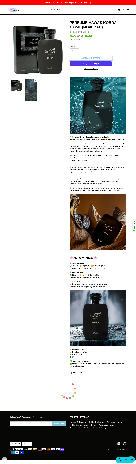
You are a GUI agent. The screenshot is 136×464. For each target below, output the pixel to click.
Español (15, 444)
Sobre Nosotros (84, 428)
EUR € (26, 444)
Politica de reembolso (106, 425)
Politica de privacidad (96, 422)
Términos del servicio (114, 422)
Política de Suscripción (101, 428)
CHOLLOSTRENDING (119, 449)
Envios (93, 425)
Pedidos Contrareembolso (79, 425)
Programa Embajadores (78, 422)
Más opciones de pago (91, 69)
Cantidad (73, 47)
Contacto (73, 428)
